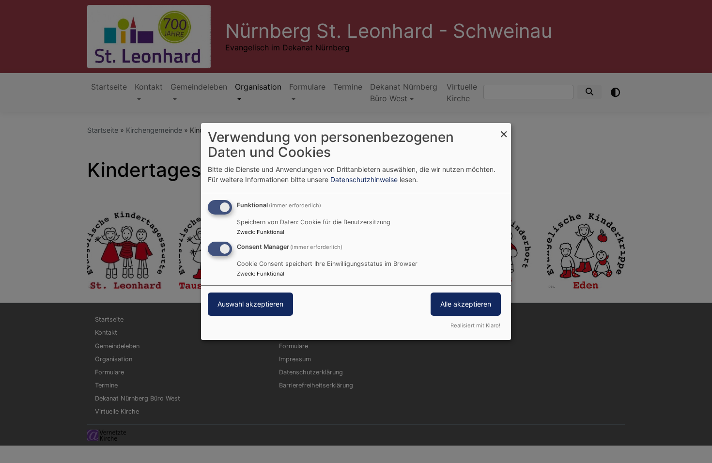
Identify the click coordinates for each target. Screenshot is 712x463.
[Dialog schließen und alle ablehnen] (503, 129)
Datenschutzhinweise (364, 179)
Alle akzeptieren (465, 304)
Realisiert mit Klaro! (475, 325)
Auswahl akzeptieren (250, 304)
